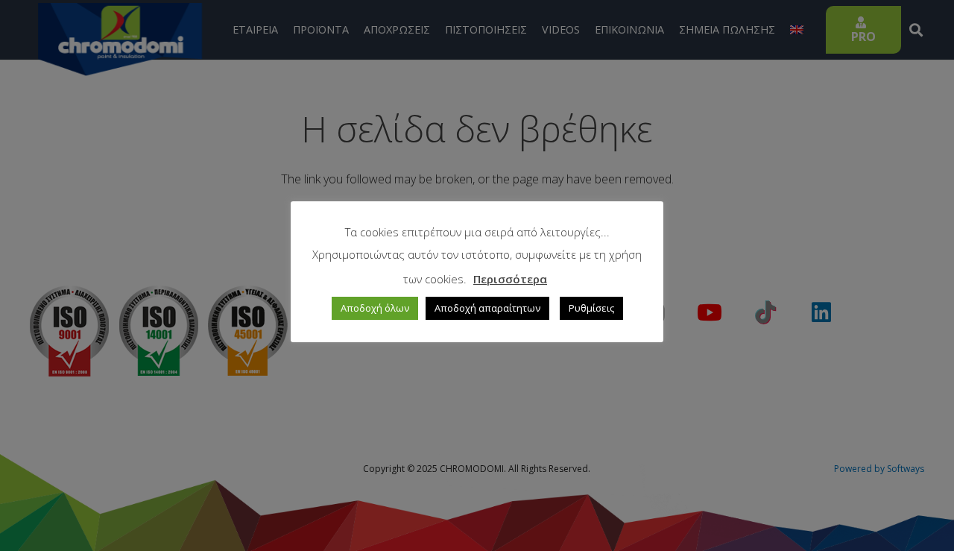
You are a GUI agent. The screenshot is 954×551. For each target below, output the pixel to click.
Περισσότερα (510, 278)
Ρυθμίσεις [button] (591, 308)
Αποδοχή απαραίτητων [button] (487, 308)
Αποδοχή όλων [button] (375, 308)
